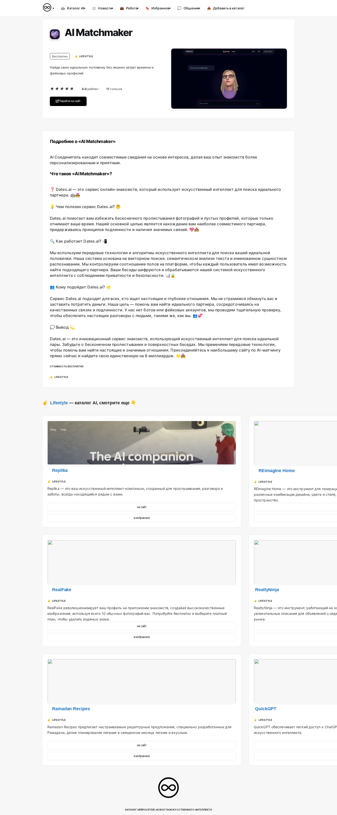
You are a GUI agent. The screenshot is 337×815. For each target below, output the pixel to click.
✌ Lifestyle (55, 402)
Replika (60, 470)
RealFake (61, 589)
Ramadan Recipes (71, 708)
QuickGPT (265, 708)
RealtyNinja (267, 589)
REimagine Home (277, 470)
